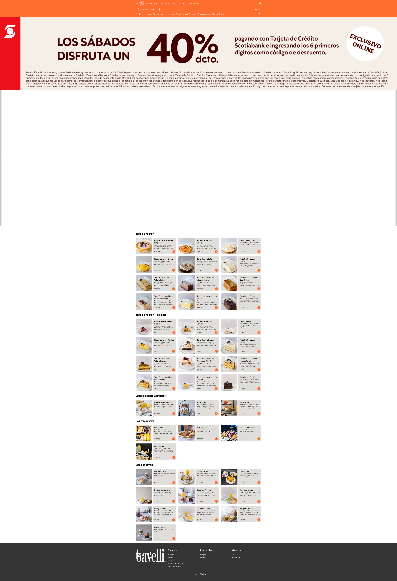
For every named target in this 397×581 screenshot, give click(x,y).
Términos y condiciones (175, 563)
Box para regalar (204, 14)
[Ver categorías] (259, 14)
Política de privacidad (175, 566)
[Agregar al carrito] (173, 251)
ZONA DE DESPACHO (179, 3)
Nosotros (171, 555)
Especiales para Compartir (186, 14)
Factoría (170, 560)
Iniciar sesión (235, 557)
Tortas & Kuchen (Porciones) (164, 14)
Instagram (203, 555)
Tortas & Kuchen (145, 14)
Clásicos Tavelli (218, 14)
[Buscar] (137, 14)
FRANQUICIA (193, 3)
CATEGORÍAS (165, 3)
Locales (170, 557)
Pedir (233, 555)
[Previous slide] (1, 158)
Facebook (203, 557)
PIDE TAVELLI (153, 3)
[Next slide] (396, 158)
